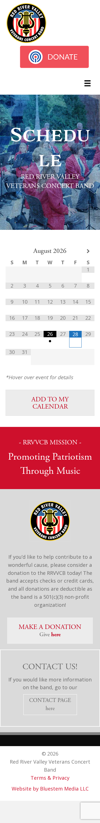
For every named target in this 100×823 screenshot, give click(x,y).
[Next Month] (88, 251)
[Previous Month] (12, 251)
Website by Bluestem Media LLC (50, 788)
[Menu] (87, 83)
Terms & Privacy (50, 777)
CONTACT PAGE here (50, 704)
